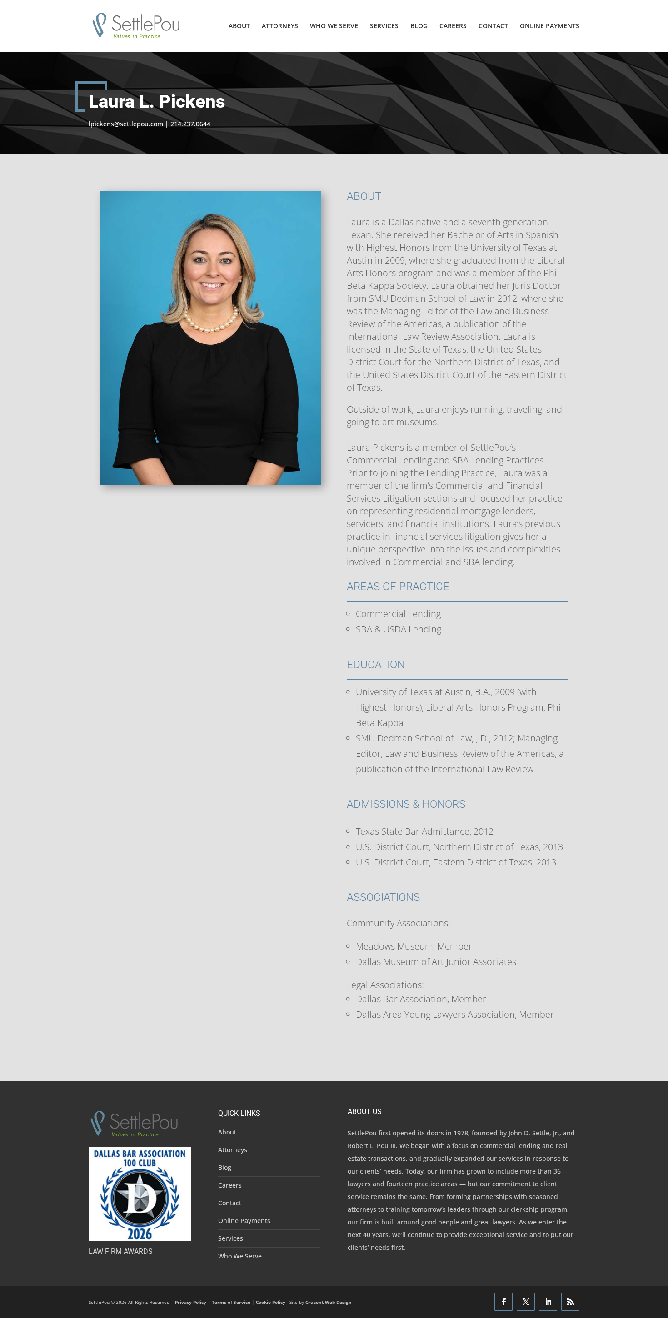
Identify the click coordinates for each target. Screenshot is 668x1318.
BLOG (419, 26)
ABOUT (239, 26)
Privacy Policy (190, 1302)
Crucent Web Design (328, 1302)
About (227, 1132)
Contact (229, 1203)
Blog (224, 1167)
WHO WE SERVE (334, 26)
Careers (230, 1185)
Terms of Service (231, 1302)
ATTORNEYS (280, 26)
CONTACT (493, 26)
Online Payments (244, 1220)
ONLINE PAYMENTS (549, 26)
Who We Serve (240, 1256)
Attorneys (232, 1149)
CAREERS (453, 26)
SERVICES (384, 26)
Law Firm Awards (121, 1251)
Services (230, 1238)
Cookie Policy (270, 1302)
